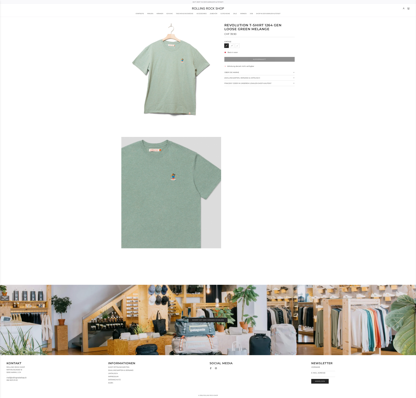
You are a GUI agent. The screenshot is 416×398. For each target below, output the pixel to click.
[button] (259, 72)
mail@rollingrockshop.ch (16, 377)
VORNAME (315, 367)
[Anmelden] (403, 8)
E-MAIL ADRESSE (318, 373)
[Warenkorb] (408, 8)
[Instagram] (216, 368)
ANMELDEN (320, 381)
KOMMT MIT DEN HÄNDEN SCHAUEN (208, 320)
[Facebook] (210, 368)
